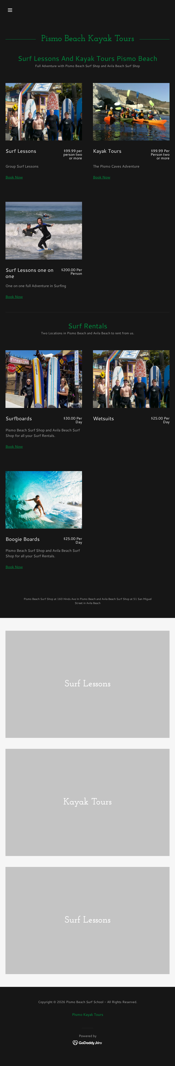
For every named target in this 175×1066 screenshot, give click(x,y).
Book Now (14, 177)
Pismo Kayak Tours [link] (87, 1014)
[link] (88, 1042)
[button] (24, 10)
